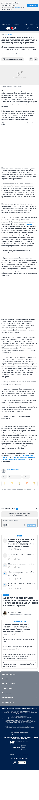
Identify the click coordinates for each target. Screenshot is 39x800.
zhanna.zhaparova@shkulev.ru (13, 720)
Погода (24, 24)
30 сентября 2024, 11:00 (7, 53)
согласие (18, 7)
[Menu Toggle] (2, 28)
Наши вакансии (7, 697)
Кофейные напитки (14, 476)
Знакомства (17, 24)
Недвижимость (6, 24)
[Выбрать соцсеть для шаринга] (36, 59)
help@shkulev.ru (23, 716)
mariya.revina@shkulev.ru (13, 722)
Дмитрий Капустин (14, 469)
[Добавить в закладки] (31, 59)
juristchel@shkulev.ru (19, 714)
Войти (7, 525)
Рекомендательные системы (19, 735)
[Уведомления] (32, 28)
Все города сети (8, 702)
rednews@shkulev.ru (27, 711)
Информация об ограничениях (19, 730)
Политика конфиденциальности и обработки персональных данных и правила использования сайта (19, 738)
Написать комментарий (14, 59)
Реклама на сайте (8, 683)
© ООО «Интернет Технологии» (19, 758)
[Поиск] (28, 28)
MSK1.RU (28, 224)
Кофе (4, 476)
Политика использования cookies (19, 732)
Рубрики (5, 679)
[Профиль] (37, 28)
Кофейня (26, 476)
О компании (6, 693)
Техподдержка (7, 688)
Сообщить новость (9, 674)
